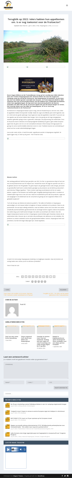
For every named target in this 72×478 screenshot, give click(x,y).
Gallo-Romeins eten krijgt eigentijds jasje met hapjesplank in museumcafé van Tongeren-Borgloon (38, 434)
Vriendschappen (31, 406)
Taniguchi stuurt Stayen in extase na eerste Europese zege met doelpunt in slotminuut (38, 411)
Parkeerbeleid (21, 429)
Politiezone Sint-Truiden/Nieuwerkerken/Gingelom (38, 429)
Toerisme (37, 436)
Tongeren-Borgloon (45, 436)
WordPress (41, 476)
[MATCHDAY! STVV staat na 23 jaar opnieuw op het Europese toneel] (7, 419)
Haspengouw (43, 26)
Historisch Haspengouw (28, 436)
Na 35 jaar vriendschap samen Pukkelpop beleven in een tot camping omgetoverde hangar (38, 404)
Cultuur (20, 436)
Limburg (20, 406)
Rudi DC (25, 26)
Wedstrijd (23, 413)
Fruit (38, 26)
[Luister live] (8, 449)
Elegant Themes (18, 476)
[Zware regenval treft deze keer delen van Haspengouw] (28, 330)
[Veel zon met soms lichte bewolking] (12, 330)
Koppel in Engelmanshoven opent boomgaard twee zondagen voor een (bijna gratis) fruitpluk (60, 340)
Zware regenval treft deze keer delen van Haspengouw (26, 339)
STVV (19, 413)
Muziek (24, 406)
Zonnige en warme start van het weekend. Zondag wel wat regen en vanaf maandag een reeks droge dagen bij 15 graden (43, 341)
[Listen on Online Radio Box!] (24, 449)
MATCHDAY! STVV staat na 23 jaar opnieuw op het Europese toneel (31, 418)
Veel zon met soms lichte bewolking (11, 337)
